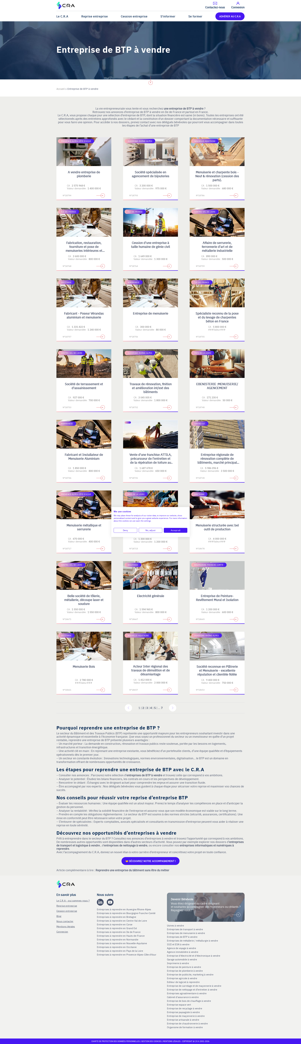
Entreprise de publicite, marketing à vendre (190, 974)
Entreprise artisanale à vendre (183, 1019)
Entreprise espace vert (179, 1004)
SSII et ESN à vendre (178, 944)
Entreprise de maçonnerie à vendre (186, 1015)
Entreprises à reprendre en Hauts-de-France (121, 935)
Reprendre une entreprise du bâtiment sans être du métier (132, 870)
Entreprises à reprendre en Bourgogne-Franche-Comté (126, 913)
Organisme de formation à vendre (185, 1027)
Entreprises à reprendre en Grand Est (117, 928)
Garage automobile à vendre (182, 959)
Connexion (62, 931)
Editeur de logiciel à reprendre (183, 982)
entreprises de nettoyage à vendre (125, 845)
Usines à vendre (175, 925)
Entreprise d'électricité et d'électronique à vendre (193, 955)
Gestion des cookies (151, 1041)
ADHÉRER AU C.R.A (230, 16)
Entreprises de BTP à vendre (182, 936)
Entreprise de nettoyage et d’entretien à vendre (192, 989)
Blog (58, 916)
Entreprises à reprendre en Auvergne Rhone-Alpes (124, 909)
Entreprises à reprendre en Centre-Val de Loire (122, 920)
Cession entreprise (134, 16)
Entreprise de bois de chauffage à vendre (189, 1000)
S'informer (168, 16)
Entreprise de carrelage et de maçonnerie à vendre (194, 985)
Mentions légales (65, 926)
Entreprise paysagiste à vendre (183, 1012)
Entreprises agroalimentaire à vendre (186, 993)
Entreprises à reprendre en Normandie (118, 939)
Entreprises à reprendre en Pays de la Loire (120, 950)
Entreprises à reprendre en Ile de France (119, 932)
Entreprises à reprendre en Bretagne (117, 916)
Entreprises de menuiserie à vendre (186, 933)
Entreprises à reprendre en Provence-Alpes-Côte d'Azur (127, 954)
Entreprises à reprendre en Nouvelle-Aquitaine (122, 943)
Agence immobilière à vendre (183, 951)
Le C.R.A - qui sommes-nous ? (73, 900)
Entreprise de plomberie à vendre (185, 970)
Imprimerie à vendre (178, 963)
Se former (195, 16)
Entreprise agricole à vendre (182, 978)
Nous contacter (64, 921)
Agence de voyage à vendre (182, 948)
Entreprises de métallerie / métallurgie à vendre (193, 940)
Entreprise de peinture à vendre (184, 967)
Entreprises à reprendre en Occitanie (117, 947)
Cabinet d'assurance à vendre (183, 997)
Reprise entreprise (94, 16)
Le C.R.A (62, 16)
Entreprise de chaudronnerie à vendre (187, 1023)
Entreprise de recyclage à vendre (184, 1008)
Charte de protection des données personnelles (115, 1041)
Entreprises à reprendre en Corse (115, 924)
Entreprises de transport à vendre (185, 929)
